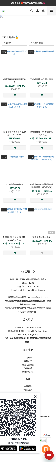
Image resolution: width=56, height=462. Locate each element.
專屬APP (28, 361)
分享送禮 (28, 368)
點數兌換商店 (28, 371)
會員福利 (28, 386)
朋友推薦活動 (28, 364)
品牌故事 (28, 357)
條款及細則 (28, 389)
